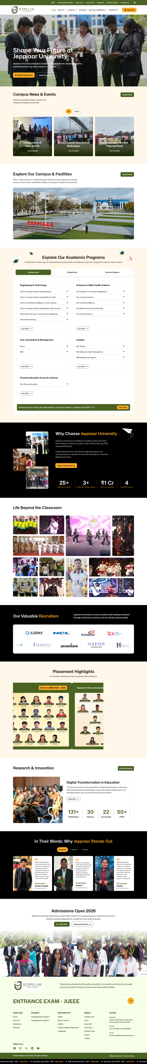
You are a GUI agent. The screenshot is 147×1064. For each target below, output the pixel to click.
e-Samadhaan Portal (65, 2)
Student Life (113, 10)
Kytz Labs (130, 1056)
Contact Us (125, 2)
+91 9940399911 (125, 1029)
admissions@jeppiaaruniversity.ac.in (121, 1035)
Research (100, 2)
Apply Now (22, 1061)
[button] (62, 10)
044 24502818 (114, 1029)
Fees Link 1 (79, 2)
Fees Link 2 (90, 2)
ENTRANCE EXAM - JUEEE (46, 1001)
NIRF (53, 2)
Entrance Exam (112, 2)
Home (54, 10)
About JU (61, 10)
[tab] (69, 111)
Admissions (83, 10)
